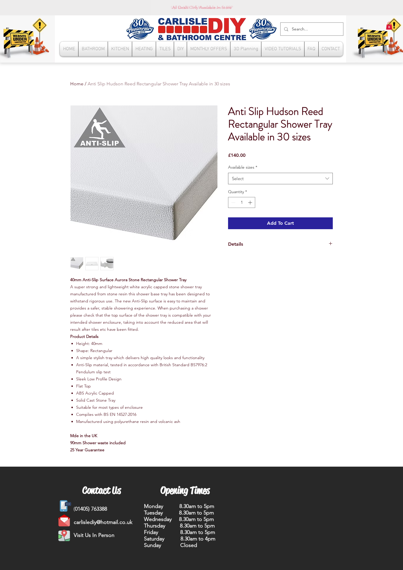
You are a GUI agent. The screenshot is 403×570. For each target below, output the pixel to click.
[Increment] (250, 202)
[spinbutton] (241, 202)
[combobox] (280, 178)
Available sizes (242, 167)
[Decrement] (232, 202)
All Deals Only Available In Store (202, 7)
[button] (389, 26)
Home (76, 84)
